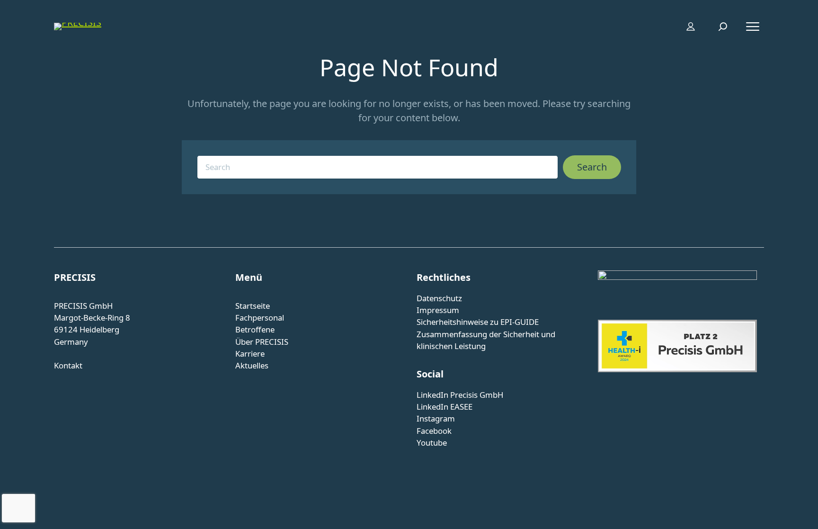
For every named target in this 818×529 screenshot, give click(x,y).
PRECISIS (75, 277)
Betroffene (255, 329)
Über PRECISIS (261, 341)
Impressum (438, 310)
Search (592, 167)
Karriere (250, 353)
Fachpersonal (259, 317)
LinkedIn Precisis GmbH (460, 394)
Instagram (436, 418)
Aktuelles (251, 365)
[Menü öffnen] (752, 26)
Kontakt (68, 365)
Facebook (434, 430)
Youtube (432, 442)
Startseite (252, 305)
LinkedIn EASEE (444, 406)
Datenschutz (439, 298)
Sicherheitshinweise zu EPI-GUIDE (478, 321)
